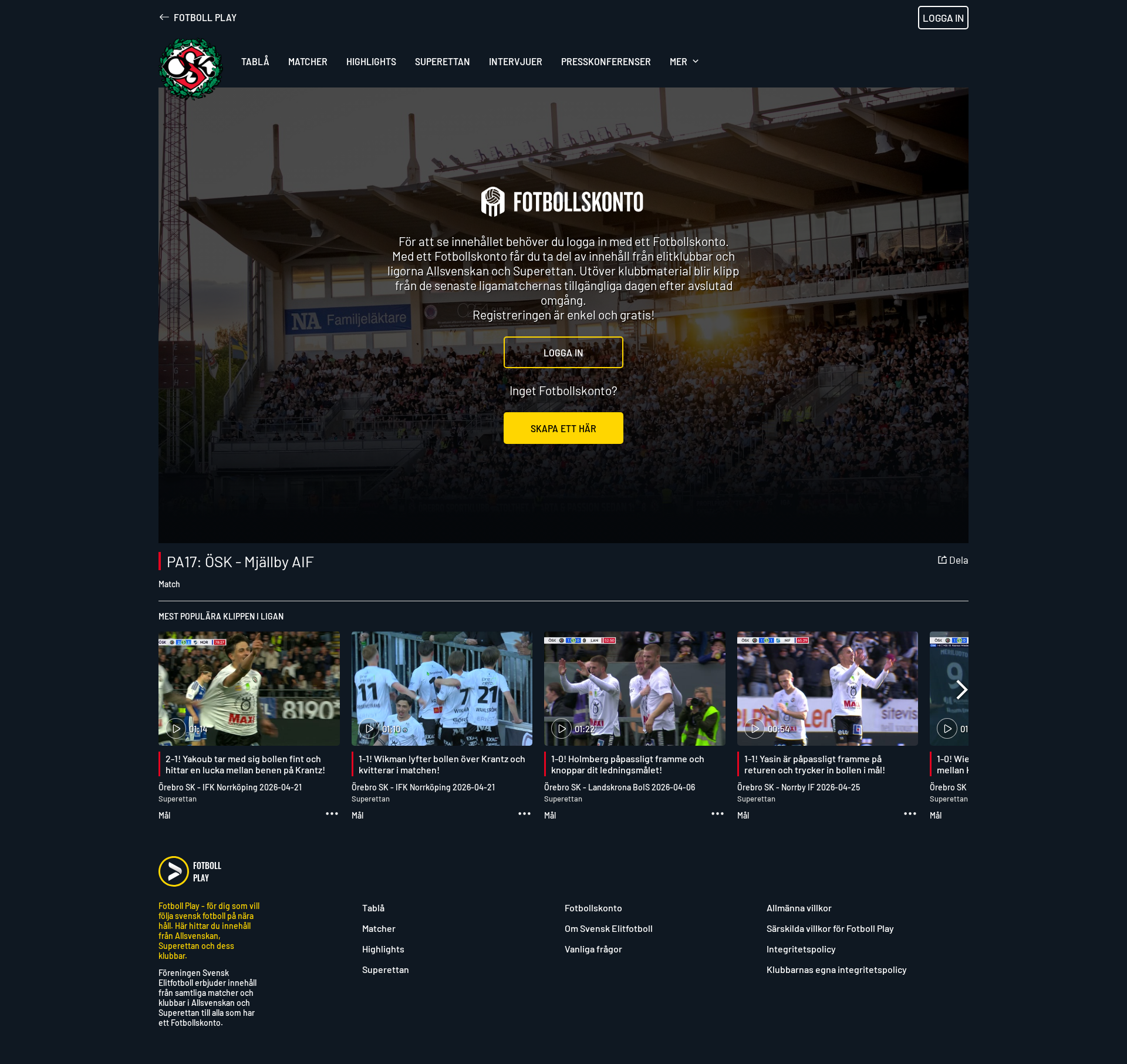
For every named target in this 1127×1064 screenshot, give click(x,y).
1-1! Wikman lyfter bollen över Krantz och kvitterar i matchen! (442, 764)
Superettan (385, 969)
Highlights (383, 948)
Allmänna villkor (799, 907)
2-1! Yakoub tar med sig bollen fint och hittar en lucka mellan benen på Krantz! (245, 764)
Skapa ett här (563, 428)
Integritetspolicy (801, 948)
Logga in (943, 17)
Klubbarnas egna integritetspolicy (837, 969)
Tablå (373, 907)
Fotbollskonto (593, 907)
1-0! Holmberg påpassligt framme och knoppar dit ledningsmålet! (627, 764)
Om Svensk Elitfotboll (609, 928)
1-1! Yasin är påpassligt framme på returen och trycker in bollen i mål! (814, 764)
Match (169, 584)
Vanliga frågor (593, 948)
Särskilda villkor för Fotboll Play (830, 928)
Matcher (379, 928)
